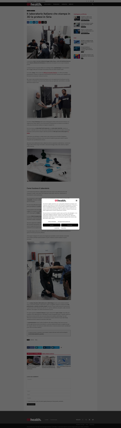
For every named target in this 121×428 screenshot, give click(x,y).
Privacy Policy (63, 227)
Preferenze (69, 225)
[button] (76, 200)
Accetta (51, 225)
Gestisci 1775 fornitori (52, 221)
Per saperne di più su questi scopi (64, 221)
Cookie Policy (56, 227)
